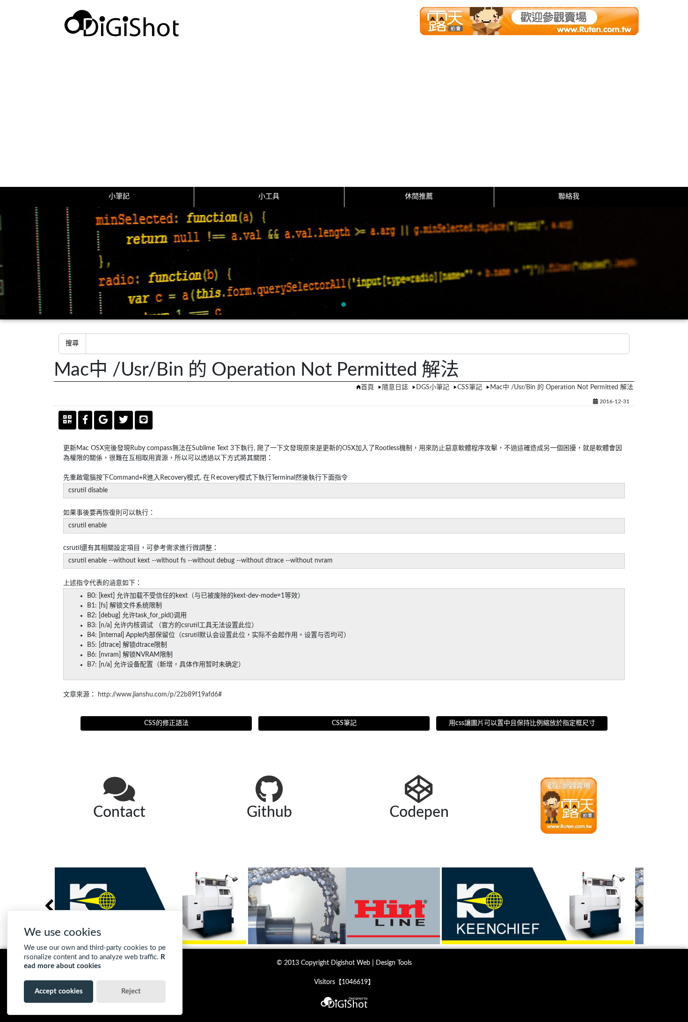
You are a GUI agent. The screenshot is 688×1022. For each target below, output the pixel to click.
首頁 (367, 387)
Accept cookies (59, 991)
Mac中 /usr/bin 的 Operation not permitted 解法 (561, 387)
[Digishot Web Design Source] (123, 23)
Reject (131, 991)
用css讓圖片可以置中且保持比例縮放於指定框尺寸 (522, 723)
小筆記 (119, 196)
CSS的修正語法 (166, 723)
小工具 (268, 196)
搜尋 (72, 343)
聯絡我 (568, 196)
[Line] (144, 420)
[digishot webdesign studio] (344, 997)
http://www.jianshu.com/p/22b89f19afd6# (160, 694)
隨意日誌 (395, 387)
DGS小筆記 (432, 387)
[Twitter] (123, 420)
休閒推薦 (419, 196)
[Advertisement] (344, 116)
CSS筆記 (469, 387)
